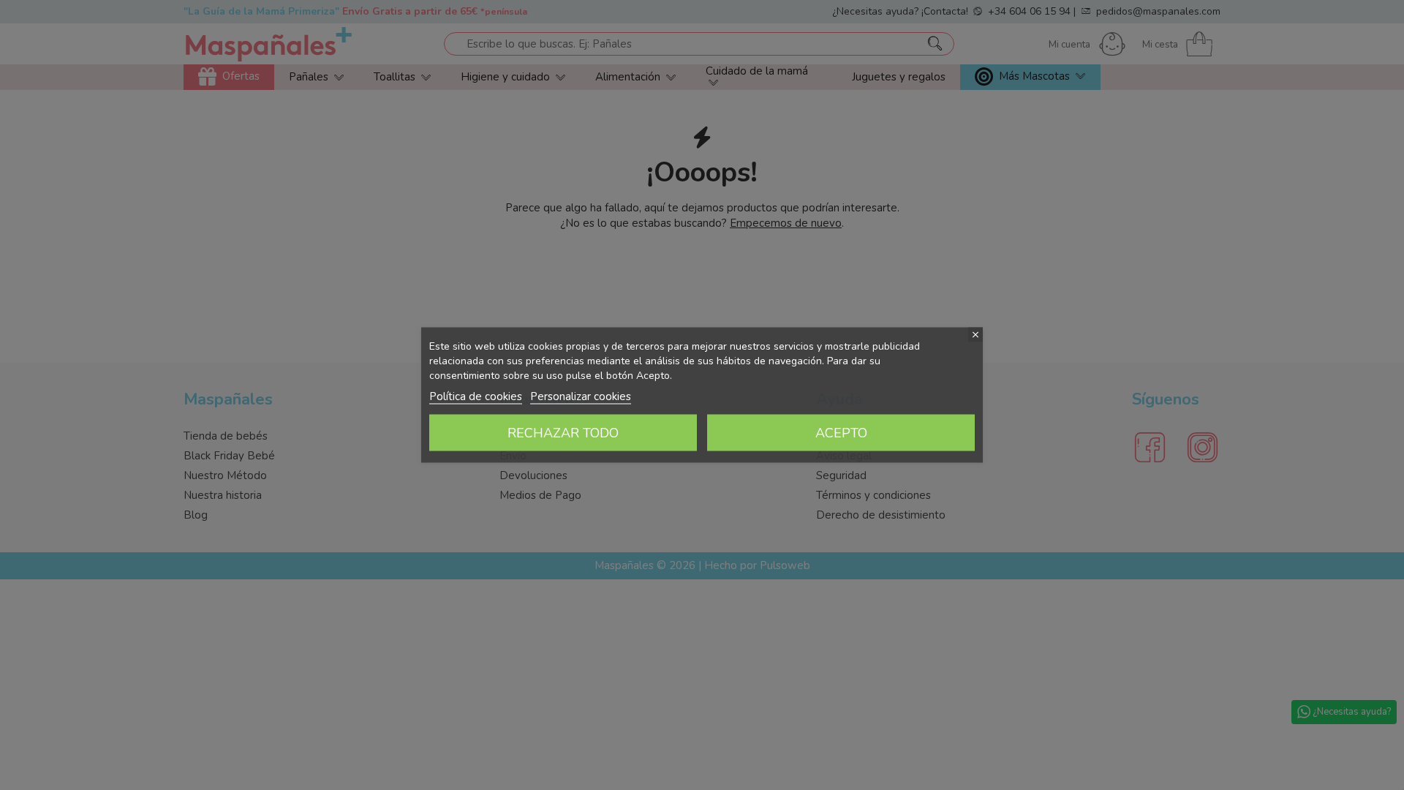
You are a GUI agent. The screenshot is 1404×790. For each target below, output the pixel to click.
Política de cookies (475, 396)
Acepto (841, 433)
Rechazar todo (563, 433)
